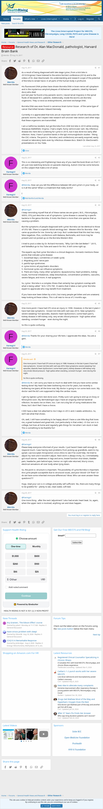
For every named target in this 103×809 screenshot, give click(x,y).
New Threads (10, 618)
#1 (99, 68)
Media (66, 18)
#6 (99, 331)
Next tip (96, 634)
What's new (30, 18)
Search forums (17, 23)
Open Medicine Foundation (77, 737)
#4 (99, 205)
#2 (99, 157)
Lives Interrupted (49, 18)
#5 (99, 303)
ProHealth (77, 743)
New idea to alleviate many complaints (75, 685)
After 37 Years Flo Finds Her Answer (74, 713)
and (34, 198)
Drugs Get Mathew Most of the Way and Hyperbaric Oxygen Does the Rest (76, 700)
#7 (99, 354)
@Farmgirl (26, 209)
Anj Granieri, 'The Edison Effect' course (24, 622)
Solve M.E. (77, 731)
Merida (6, 55)
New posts (5, 23)
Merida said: (28, 359)
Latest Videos (10, 725)
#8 (99, 440)
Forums (17, 18)
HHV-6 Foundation (77, 749)
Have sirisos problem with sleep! (22, 631)
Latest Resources (63, 653)
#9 (99, 493)
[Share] (95, 67)
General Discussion (14, 627)
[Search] (99, 18)
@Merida (26, 185)
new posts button (65, 628)
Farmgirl (10, 171)
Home (6, 18)
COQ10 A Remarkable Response (21, 640)
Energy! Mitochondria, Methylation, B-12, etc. (25, 645)
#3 (99, 180)
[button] (37, 18)
